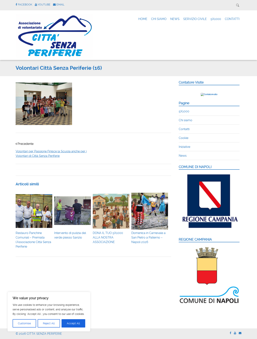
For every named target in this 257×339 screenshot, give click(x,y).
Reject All (49, 323)
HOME (142, 19)
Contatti (184, 129)
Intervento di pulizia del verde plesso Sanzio (70, 235)
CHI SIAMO (159, 19)
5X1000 (216, 19)
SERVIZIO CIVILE (195, 19)
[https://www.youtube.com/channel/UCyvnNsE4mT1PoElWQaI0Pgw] (235, 333)
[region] (49, 311)
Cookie (183, 138)
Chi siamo (185, 120)
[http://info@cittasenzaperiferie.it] (240, 333)
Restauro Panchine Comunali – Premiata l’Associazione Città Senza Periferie (33, 239)
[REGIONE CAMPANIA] (209, 303)
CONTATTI (232, 19)
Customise (24, 323)
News (183, 155)
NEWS (174, 19)
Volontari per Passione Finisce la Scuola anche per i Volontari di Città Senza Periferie (51, 154)
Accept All (73, 323)
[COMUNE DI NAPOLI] (209, 230)
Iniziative (184, 147)
